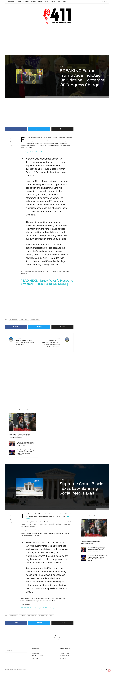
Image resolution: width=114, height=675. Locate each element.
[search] (25, 650)
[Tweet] (10, 142)
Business (26, 1)
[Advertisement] (57, 41)
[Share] (10, 138)
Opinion (53, 1)
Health (47, 1)
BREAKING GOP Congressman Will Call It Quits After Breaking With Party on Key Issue (51, 342)
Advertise (35, 653)
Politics (33, 1)
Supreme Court (43, 615)
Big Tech (22, 615)
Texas (51, 615)
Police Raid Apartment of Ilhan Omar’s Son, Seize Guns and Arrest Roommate (20, 436)
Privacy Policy (64, 655)
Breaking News (24, 319)
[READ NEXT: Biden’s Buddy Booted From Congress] (38, 608)
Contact (35, 658)
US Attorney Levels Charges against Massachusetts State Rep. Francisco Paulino (26, 452)
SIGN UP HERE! (62, 1)
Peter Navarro (35, 319)
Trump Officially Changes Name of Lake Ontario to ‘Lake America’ (25, 443)
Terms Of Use (64, 653)
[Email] (10, 145)
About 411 (63, 658)
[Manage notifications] (109, 670)
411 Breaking (14, 319)
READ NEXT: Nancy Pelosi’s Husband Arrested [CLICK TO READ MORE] (46, 282)
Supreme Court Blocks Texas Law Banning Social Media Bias (25, 341)
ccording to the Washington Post (32, 152)
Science (40, 1)
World (19, 1)
